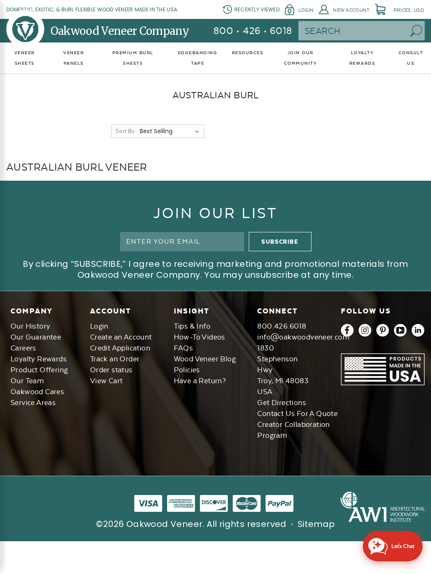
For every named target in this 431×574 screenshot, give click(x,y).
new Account (351, 10)
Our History (30, 326)
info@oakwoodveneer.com (303, 337)
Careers (23, 348)
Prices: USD (409, 10)
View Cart (106, 381)
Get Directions (281, 402)
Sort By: (126, 131)
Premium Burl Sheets (133, 58)
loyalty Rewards (362, 58)
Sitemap (316, 524)
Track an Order (115, 359)
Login (306, 10)
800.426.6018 (281, 326)
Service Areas (33, 402)
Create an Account (121, 337)
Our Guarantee (36, 337)
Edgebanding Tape (198, 58)
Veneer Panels (73, 58)
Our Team (27, 381)
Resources (247, 52)
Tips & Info (192, 326)
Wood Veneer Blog (205, 359)
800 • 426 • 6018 (252, 30)
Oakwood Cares (37, 391)
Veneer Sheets (24, 58)
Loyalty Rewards (39, 359)
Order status (111, 370)
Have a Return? (200, 381)
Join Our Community (300, 58)
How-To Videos (199, 337)
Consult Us (411, 58)
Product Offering (39, 370)
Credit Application (120, 348)
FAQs (183, 348)
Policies (187, 370)
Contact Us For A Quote (297, 413)
